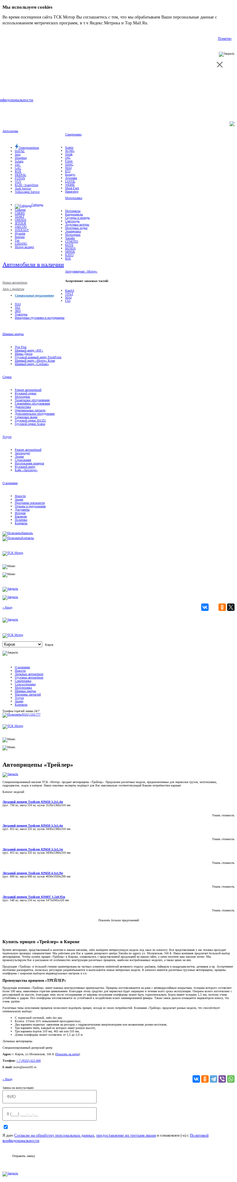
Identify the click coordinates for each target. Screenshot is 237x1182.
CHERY (20, 213)
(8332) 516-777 (30, 714)
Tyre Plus (21, 347)
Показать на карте (67, 1054)
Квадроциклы (74, 214)
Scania (69, 147)
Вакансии (21, 516)
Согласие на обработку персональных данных (54, 1135)
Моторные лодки (76, 228)
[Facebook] (213, 607)
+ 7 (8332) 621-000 (28, 1060)
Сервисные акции (26, 417)
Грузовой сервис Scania (30, 423)
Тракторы (21, 314)
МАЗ (68, 167)
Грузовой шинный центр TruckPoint (38, 357)
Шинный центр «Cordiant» (32, 364)
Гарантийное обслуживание (32, 403)
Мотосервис (73, 234)
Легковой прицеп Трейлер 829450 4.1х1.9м (32, 873)
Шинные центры (13, 334)
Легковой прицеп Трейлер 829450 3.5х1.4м (32, 825)
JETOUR (20, 223)
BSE (68, 258)
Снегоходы (72, 221)
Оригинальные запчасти (30, 410)
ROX (18, 171)
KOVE (69, 245)
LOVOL (70, 181)
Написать (27, 533)
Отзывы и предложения (30, 506)
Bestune (20, 236)
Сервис (7, 377)
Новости (20, 496)
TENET (19, 216)
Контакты (21, 523)
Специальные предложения (34, 295)
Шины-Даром (23, 353)
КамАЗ (69, 290)
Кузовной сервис (25, 393)
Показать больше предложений (118, 920)
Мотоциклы (73, 211)
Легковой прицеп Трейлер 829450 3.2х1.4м (32, 801)
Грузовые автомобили (29, 677)
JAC (17, 164)
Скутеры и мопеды (77, 217)
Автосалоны (10, 131)
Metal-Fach (72, 188)
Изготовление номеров (29, 463)
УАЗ (17, 307)
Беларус (70, 174)
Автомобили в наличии (33, 264)
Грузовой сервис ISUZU (30, 420)
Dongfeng (21, 158)
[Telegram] (213, 1079)
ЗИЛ (18, 311)
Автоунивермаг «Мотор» (81, 271)
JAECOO (21, 226)
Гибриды (37, 204)
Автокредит (22, 453)
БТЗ (67, 171)
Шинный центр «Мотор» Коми (35, 360)
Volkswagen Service (27, 191)
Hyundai (20, 233)
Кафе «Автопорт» (26, 470)
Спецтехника (73, 134)
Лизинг (19, 456)
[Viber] (222, 1079)
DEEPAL (20, 174)
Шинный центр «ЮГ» (29, 350)
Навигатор (71, 191)
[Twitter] (231, 607)
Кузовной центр (25, 466)
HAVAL (20, 151)
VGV (18, 181)
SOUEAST (22, 230)
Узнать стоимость (223, 815)
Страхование (23, 460)
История (20, 513)
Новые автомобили (14, 282)
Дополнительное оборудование (35, 413)
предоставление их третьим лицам (126, 1135)
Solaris (19, 161)
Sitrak (69, 154)
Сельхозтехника (25, 684)
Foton (69, 161)
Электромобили (29, 147)
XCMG (69, 150)
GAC (18, 168)
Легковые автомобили (29, 674)
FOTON (20, 178)
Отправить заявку (23, 1156)
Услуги (6, 436)
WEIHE (70, 184)
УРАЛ (69, 294)
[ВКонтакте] (205, 607)
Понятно (224, 38)
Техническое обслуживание (32, 400)
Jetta (17, 154)
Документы (22, 509)
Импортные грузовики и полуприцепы (39, 317)
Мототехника (73, 198)
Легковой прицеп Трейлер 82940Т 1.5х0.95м (33, 896)
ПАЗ (18, 304)
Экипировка (73, 231)
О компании (10, 483)
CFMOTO (71, 241)
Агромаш (71, 178)
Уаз (17, 240)
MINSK (70, 251)
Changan (20, 209)
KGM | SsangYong (26, 185)
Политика (21, 519)
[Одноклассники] (222, 607)
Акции (19, 499)
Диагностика (23, 407)
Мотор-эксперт (24, 247)
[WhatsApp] (231, 1079)
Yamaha (70, 238)
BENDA (70, 248)
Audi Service (23, 188)
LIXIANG (21, 243)
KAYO (69, 255)
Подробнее (160, 23)
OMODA (20, 220)
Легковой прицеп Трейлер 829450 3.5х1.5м (32, 849)
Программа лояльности (30, 502)
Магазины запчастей (28, 694)
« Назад (7, 607)
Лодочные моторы (77, 224)
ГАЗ (67, 300)
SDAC (69, 164)
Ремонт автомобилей (28, 390)
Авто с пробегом (13, 289)
